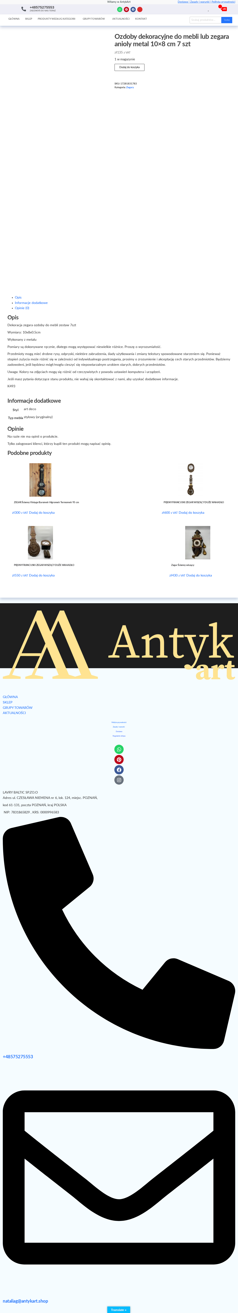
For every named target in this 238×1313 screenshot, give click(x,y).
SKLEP (7, 702)
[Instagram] (139, 9)
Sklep (28, 19)
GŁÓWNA (10, 697)
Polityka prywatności (223, 2)
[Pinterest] (126, 9)
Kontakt (141, 19)
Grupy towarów (94, 19)
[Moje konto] (213, 8)
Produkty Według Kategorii (56, 19)
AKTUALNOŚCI (14, 713)
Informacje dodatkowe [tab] (31, 303)
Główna (14, 19)
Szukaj (226, 20)
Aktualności (121, 19)
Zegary (130, 87)
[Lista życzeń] (209, 8)
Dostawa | (184, 2)
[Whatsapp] (119, 9)
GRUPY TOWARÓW (18, 708)
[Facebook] (133, 9)
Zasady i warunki (119, 727)
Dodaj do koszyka (129, 67)
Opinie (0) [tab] (22, 308)
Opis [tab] (18, 297)
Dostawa (119, 731)
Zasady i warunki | (201, 2)
